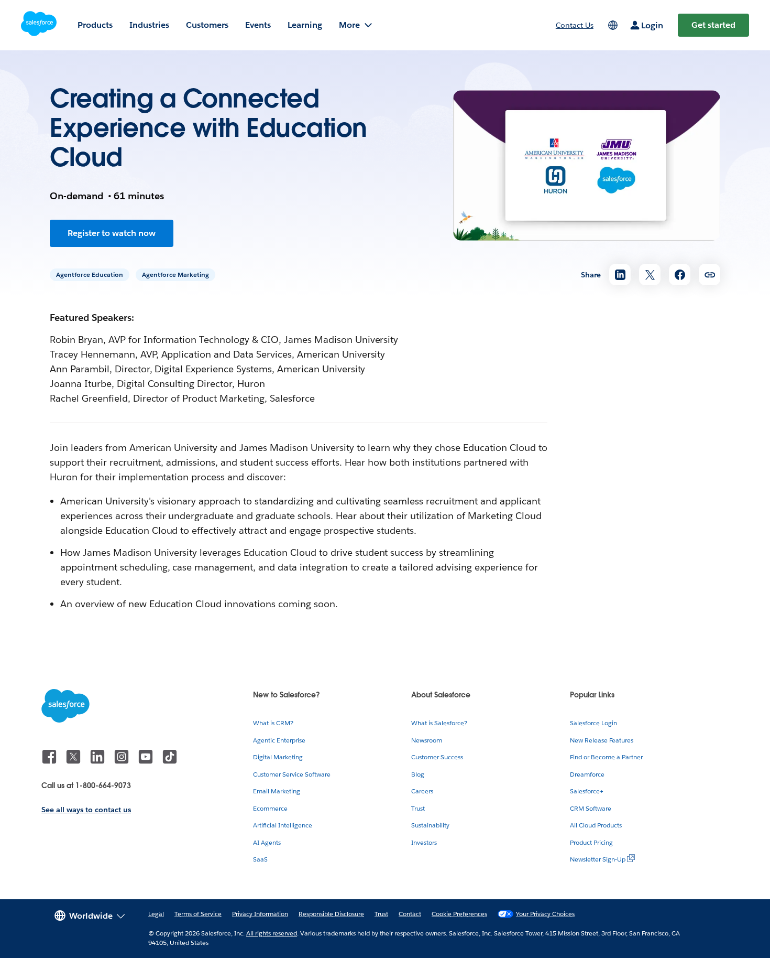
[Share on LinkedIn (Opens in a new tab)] (620, 274)
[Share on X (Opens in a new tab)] (650, 274)
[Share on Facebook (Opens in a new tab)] (679, 274)
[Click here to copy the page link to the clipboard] (709, 274)
